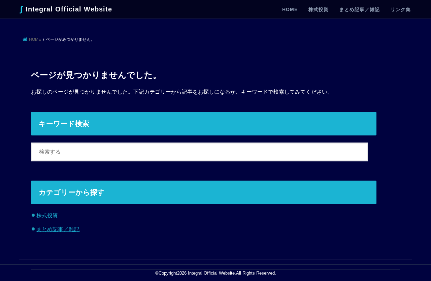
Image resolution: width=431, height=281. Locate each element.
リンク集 (401, 9)
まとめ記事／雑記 (359, 9)
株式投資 (318, 9)
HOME (290, 9)
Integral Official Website (66, 8)
